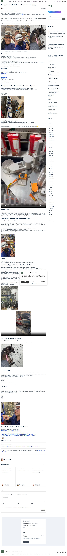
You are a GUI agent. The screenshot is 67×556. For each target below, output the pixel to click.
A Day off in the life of (51, 64)
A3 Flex (2, 92)
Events (49, 81)
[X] (7, 440)
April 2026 (50, 126)
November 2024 (51, 159)
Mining (49, 99)
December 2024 (51, 157)
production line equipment (37, 446)
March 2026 (51, 128)
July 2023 (50, 187)
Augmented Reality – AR (51, 67)
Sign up (64, 1)
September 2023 (51, 183)
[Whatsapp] (8, 440)
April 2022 (50, 216)
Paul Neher (50, 55)
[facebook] (59, 552)
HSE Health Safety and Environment (53, 88)
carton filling (6, 446)
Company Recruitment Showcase (53, 75)
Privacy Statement (34, 283)
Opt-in (24, 532)
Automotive (49, 68)
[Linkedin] (5, 440)
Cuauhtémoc (3, 78)
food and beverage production (19, 446)
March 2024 (51, 172)
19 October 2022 (37, 485)
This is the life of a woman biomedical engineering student (56, 33)
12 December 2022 (22, 485)
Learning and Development (52, 92)
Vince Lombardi (3, 73)
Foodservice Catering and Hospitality (53, 85)
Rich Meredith (50, 47)
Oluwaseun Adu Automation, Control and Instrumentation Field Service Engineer (14, 433)
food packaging (26, 446)
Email (18, 503)
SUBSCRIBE (26, 542)
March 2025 (51, 151)
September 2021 (51, 221)
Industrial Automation (51, 89)
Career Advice (50, 71)
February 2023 (51, 197)
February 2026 (51, 130)
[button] (45, 272)
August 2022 (51, 208)
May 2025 (50, 147)
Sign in (60, 1)
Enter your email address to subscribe (29, 525)
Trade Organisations (51, 110)
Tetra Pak (21, 14)
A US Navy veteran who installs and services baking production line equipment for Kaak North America (18, 434)
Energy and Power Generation (52, 78)
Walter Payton (3, 80)
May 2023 (50, 191)
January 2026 (51, 132)
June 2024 (50, 166)
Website (32, 503)
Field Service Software (51, 84)
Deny (33, 281)
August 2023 (51, 185)
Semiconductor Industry (51, 105)
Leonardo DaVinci (4, 77)
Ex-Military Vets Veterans (51, 82)
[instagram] (60, 552)
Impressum (39, 283)
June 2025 (50, 145)
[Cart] (57, 1)
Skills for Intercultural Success (52, 106)
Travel (49, 112)
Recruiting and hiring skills (52, 102)
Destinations (50, 77)
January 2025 (51, 155)
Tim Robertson (50, 44)
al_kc (49, 52)
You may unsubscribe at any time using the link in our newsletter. (31, 538)
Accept (25, 281)
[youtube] (63, 552)
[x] (65, 552)
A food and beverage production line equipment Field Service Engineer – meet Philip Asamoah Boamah (18, 435)
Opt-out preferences (29, 283)
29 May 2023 (5, 8)
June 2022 (50, 212)
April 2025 (50, 149)
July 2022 (50, 210)
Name (3, 503)
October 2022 (51, 204)
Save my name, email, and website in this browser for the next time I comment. (17, 507)
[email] (57, 552)
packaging (31, 446)
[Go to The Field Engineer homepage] (2, 1)
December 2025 (51, 134)
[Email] (10, 440)
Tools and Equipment (51, 109)
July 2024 (50, 164)
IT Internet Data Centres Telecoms (53, 91)
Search (49, 16)
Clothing (49, 74)
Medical (49, 98)
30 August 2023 (6, 485)
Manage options (42, 281)
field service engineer (11, 446)
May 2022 (50, 214)
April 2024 (50, 170)
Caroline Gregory (5, 7)
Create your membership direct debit (54, 11)
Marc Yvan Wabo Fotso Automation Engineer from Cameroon (11, 431)
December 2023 (51, 178)
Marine (49, 96)
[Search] (55, 1)
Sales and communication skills (52, 103)
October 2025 (51, 138)
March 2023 (51, 195)
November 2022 (51, 202)
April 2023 (50, 193)
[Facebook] (3, 440)
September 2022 (51, 206)
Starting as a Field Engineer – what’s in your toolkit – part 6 (11, 430)
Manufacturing (50, 95)
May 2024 (50, 168)
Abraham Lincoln (4, 74)
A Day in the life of (8, 444)
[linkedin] (62, 552)
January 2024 (51, 176)
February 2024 (51, 174)
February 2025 (51, 153)
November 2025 (51, 136)
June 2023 (50, 189)
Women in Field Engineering (52, 113)
